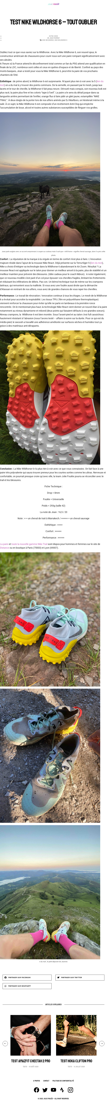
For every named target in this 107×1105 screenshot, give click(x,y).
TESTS (25, 1067)
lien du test (96, 263)
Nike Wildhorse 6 (61, 40)
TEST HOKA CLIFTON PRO (76, 1061)
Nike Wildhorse (48, 40)
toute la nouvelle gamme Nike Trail (29, 544)
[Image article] (30, 1035)
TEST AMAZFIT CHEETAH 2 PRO (30, 1061)
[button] (27, 978)
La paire (4, 544)
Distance (4, 547)
